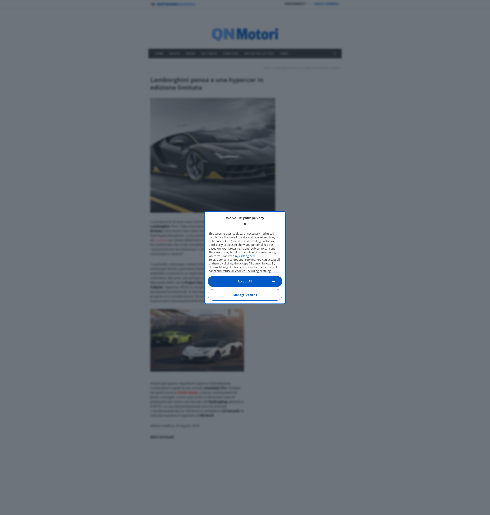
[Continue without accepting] (245, 223)
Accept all (245, 281)
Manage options (245, 295)
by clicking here (245, 256)
